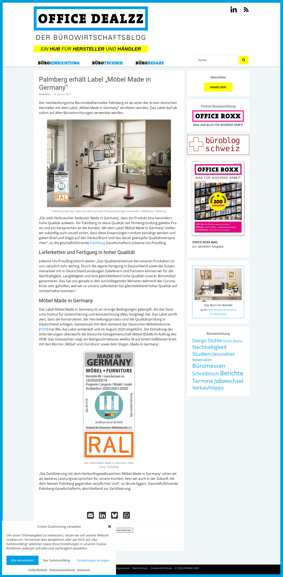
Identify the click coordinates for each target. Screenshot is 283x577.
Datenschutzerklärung (62, 569)
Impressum (83, 569)
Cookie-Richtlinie (37, 569)
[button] (110, 526)
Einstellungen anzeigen (93, 560)
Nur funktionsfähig (56, 560)
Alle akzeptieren (22, 560)
